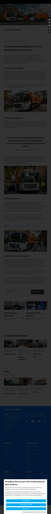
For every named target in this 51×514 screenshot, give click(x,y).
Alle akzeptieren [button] (26, 500)
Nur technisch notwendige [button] (26, 504)
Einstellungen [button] (26, 508)
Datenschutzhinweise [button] (28, 512)
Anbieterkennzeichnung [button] (40, 512)
